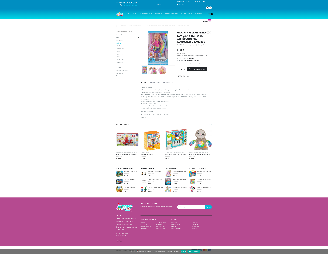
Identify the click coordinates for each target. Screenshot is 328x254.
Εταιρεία (188, 1)
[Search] (172, 4)
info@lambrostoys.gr (127, 224)
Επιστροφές (159, 224)
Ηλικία (190, 14)
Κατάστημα (195, 222)
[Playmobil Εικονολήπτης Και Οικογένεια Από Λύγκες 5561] (119, 174)
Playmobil (120, 62)
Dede (118, 46)
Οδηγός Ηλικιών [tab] (155, 82)
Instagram (120, 240)
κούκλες (202, 63)
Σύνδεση (181, 5)
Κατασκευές (174, 222)
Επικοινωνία (180, 1)
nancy (193, 63)
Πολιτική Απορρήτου (146, 226)
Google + (184, 76)
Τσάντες (118, 76)
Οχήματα (183, 14)
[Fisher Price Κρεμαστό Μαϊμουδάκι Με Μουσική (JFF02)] (168, 174)
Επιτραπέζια (158, 14)
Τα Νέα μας (196, 1)
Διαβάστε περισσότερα (136, 131)
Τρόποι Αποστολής (161, 228)
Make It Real (120, 59)
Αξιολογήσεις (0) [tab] (168, 82)
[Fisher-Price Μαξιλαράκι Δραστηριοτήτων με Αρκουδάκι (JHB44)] (168, 189)
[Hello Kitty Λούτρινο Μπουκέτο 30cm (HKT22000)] (192, 189)
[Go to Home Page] (116, 26)
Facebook (178, 76)
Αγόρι (127, 14)
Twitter (181, 76)
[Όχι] (326, 251)
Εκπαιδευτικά (195, 226)
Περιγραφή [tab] (144, 82)
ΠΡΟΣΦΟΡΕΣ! (207, 21)
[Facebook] (207, 7)
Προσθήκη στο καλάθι (198, 69)
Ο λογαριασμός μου (161, 222)
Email (188, 76)
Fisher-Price (120, 48)
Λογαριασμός (206, 1)
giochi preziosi (186, 63)
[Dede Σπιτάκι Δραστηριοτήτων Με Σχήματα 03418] (192, 181)
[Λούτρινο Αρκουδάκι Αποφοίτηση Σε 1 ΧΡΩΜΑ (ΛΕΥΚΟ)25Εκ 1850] (144, 174)
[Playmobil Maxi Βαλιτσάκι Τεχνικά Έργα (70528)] (192, 174)
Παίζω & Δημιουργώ (171, 14)
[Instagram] (210, 7)
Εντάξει (183, 251)
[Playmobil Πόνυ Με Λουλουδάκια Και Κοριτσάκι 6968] (119, 189)
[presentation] (141, 48)
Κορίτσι (134, 14)
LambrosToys (120, 35)
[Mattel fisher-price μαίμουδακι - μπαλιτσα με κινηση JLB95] (168, 181)
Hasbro (119, 51)
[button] (209, 124)
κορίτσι (197, 63)
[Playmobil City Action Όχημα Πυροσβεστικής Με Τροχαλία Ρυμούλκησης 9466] (119, 181)
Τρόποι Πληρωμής (160, 226)
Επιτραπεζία (119, 40)
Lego (118, 57)
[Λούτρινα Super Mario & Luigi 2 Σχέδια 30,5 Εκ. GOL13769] (144, 189)
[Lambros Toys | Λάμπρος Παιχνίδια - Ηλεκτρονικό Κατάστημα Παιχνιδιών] (120, 13)
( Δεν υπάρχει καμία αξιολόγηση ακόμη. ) (195, 45)
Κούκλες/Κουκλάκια (145, 14)
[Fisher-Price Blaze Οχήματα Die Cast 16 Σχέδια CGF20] (144, 181)
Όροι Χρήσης (144, 228)
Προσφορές (198, 14)
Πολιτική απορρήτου (193, 251)
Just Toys (120, 54)
